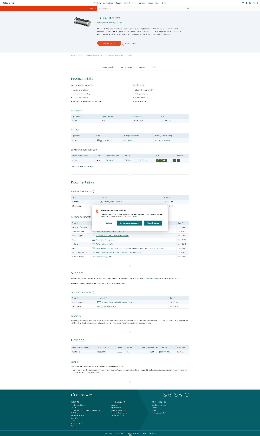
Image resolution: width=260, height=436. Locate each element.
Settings (109, 223)
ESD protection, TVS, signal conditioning (85, 410)
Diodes (73, 407)
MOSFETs (74, 413)
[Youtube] (187, 395)
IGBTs (73, 420)
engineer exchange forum (91, 283)
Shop (134, 3)
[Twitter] (165, 395)
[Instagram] (181, 395)
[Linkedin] (170, 395)
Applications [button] (108, 3)
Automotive (75, 426)
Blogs (164, 3)
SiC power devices (77, 415)
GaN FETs (74, 418)
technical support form (149, 278)
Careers (142, 3)
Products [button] (97, 3)
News (157, 3)
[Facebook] (176, 395)
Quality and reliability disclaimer (82, 166)
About (150, 3)
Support (127, 3)
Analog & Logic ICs (77, 423)
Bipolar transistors (77, 405)
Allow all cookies (153, 223)
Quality (118, 3)
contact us (107, 283)
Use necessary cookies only (129, 223)
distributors (95, 372)
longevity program (140, 323)
